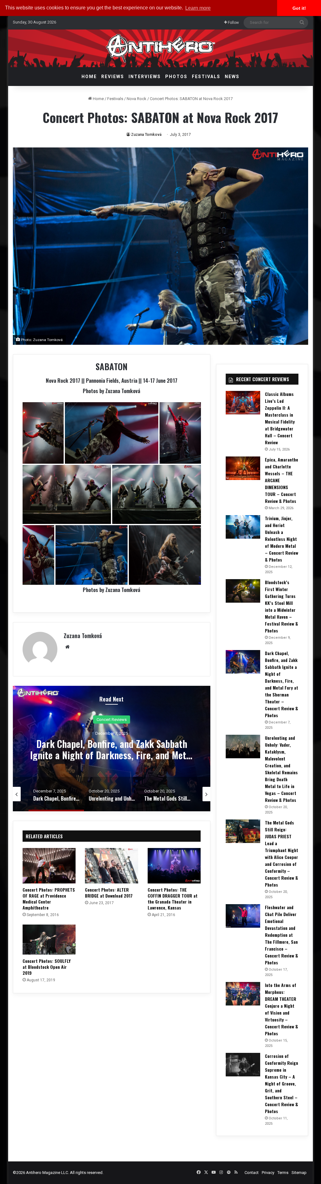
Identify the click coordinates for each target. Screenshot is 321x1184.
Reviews (112, 76)
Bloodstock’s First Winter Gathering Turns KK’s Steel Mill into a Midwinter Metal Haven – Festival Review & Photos (281, 606)
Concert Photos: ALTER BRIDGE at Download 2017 (109, 892)
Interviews (145, 76)
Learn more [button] (198, 8)
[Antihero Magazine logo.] (160, 48)
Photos (176, 76)
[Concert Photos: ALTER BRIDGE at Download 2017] (111, 865)
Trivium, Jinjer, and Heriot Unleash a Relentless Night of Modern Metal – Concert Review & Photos (281, 539)
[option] (112, 748)
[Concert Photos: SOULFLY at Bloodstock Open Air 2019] (49, 940)
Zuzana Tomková (146, 134)
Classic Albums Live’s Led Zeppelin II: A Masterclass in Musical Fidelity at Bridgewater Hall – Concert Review (280, 418)
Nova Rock (136, 98)
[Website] (67, 647)
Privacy (268, 1172)
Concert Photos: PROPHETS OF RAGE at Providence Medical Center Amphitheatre (49, 898)
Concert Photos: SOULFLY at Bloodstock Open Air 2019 (47, 966)
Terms (282, 1172)
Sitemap (299, 1172)
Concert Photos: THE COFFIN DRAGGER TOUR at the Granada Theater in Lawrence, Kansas (172, 898)
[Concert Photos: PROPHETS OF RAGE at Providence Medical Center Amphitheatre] (49, 865)
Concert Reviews (112, 719)
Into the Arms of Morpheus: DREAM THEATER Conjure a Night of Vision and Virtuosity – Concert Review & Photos (281, 1009)
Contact (252, 1172)
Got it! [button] (299, 8)
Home (89, 76)
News (232, 76)
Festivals (206, 76)
